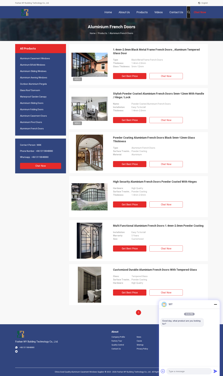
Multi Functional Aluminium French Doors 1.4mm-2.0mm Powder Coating (158, 225)
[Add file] (163, 371)
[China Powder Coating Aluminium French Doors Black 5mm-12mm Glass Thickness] (89, 152)
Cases (139, 341)
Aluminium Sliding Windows (33, 71)
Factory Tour (117, 341)
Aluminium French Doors (32, 128)
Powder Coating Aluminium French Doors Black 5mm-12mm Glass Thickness (154, 139)
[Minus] (215, 304)
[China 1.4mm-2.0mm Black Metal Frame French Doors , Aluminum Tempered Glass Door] (89, 64)
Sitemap (140, 345)
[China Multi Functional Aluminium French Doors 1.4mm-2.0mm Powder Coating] (89, 240)
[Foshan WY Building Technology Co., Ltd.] (25, 12)
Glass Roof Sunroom (30, 90)
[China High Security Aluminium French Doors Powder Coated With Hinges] (89, 196)
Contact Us (116, 349)
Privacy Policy (142, 349)
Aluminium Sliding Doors (31, 103)
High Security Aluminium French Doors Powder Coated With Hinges (155, 181)
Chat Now (40, 165)
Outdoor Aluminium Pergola (33, 84)
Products (102, 33)
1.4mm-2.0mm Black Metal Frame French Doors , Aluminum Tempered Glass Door (156, 51)
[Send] (215, 371)
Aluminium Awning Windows (33, 77)
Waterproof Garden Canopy (33, 96)
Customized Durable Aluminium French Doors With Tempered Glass (155, 269)
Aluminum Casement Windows (35, 58)
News (139, 337)
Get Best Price (130, 76)
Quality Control (118, 345)
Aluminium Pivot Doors (31, 122)
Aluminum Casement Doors (33, 116)
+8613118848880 (44, 151)
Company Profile (118, 337)
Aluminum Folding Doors (31, 109)
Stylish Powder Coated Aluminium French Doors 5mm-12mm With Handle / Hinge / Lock (158, 95)
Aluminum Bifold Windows (32, 65)
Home (93, 33)
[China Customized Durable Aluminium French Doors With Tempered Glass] (89, 284)
